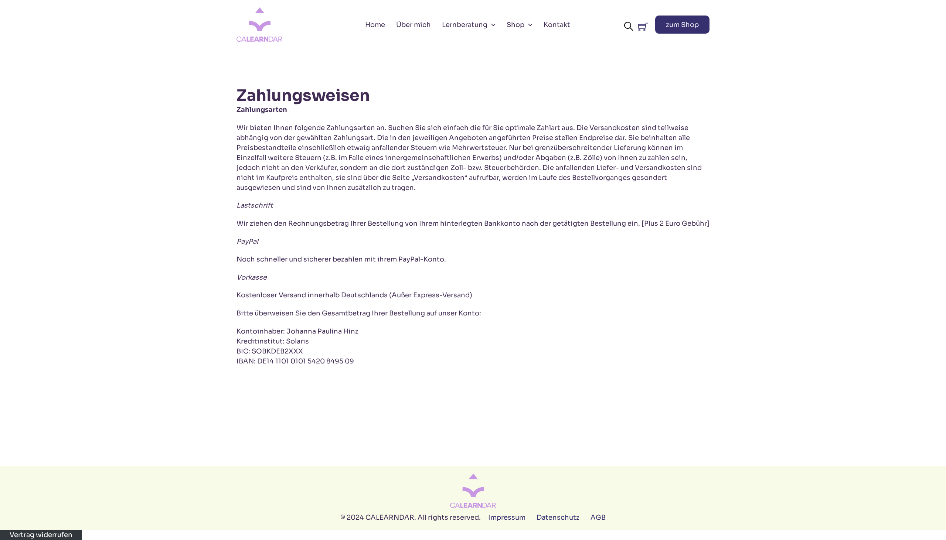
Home (375, 24)
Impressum (506, 517)
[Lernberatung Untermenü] (493, 24)
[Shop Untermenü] (530, 24)
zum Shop (682, 25)
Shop (515, 24)
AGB (598, 517)
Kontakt (557, 24)
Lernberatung (464, 24)
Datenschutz (558, 517)
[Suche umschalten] (628, 26)
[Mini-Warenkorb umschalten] (643, 27)
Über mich (413, 24)
